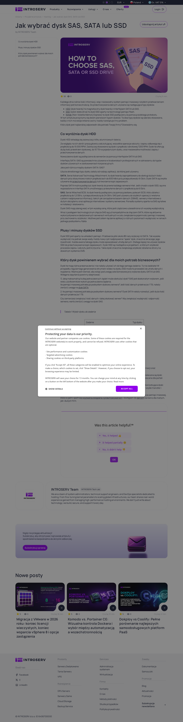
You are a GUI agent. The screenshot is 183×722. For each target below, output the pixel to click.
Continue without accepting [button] (58, 329)
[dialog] (91, 361)
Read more (119, 381)
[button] (54, 388)
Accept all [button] (127, 389)
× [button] (141, 329)
